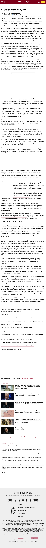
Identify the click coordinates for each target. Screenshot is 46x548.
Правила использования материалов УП (26, 507)
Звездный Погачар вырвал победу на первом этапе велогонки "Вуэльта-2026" (22, 457)
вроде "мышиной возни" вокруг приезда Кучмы (14, 216)
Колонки (19, 5)
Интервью (24, 5)
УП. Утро (14, 5)
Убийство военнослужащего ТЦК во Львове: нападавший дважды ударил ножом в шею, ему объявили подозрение (28, 421)
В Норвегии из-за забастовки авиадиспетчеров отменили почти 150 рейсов (21, 464)
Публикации (8, 5)
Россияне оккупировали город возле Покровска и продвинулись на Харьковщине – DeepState (29, 411)
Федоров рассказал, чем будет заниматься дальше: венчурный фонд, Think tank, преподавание (30, 403)
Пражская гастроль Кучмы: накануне (11, 349)
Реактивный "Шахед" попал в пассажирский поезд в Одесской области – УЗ (21, 460)
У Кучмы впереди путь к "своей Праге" (11, 324)
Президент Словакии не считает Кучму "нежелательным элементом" (19, 331)
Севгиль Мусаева (34, 537)
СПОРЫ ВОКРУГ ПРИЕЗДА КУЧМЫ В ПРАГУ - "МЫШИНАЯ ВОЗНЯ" (18, 327)
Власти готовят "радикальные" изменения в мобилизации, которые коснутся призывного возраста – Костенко (27, 387)
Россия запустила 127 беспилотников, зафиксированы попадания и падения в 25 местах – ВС (22, 468)
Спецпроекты (40, 5)
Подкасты (33, 5)
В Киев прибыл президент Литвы (10, 446)
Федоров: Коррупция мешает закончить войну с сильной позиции (28, 428)
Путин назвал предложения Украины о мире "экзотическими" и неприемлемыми (27, 394)
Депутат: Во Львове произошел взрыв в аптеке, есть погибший (17, 472)
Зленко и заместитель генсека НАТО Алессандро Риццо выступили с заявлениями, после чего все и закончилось (28, 195)
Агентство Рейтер (6, 108)
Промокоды (20, 516)
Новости (3, 5)
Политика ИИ (20, 509)
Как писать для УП (21, 513)
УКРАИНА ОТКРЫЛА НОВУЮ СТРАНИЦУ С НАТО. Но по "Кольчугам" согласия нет (22, 321)
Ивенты (28, 5)
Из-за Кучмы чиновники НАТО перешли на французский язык (18, 317)
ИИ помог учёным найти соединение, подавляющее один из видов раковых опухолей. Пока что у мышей (21, 450)
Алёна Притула (20, 538)
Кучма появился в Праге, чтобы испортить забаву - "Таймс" (17, 346)
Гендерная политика (22, 510)
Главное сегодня (5, 383)
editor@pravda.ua (34, 538)
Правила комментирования (26, 378)
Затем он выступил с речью (14, 151)
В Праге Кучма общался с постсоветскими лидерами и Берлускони (19, 342)
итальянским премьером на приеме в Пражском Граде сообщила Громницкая (22, 133)
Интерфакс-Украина (19, 524)
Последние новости (7, 443)
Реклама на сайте (21, 504)
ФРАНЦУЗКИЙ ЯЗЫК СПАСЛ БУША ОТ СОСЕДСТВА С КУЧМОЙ (17, 339)
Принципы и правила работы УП (24, 512)
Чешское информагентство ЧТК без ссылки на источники (17, 101)
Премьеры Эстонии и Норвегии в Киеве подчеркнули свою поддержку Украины (22, 453)
